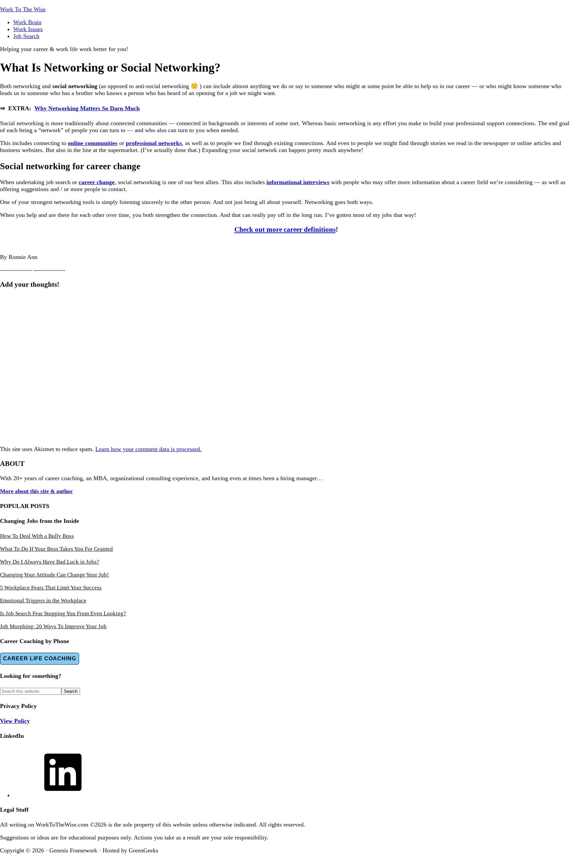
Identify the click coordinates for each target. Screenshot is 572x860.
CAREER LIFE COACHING (39, 658)
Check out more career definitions (285, 229)
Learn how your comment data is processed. (148, 449)
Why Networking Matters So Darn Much (87, 108)
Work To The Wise (23, 9)
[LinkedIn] (63, 795)
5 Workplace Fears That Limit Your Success (51, 587)
